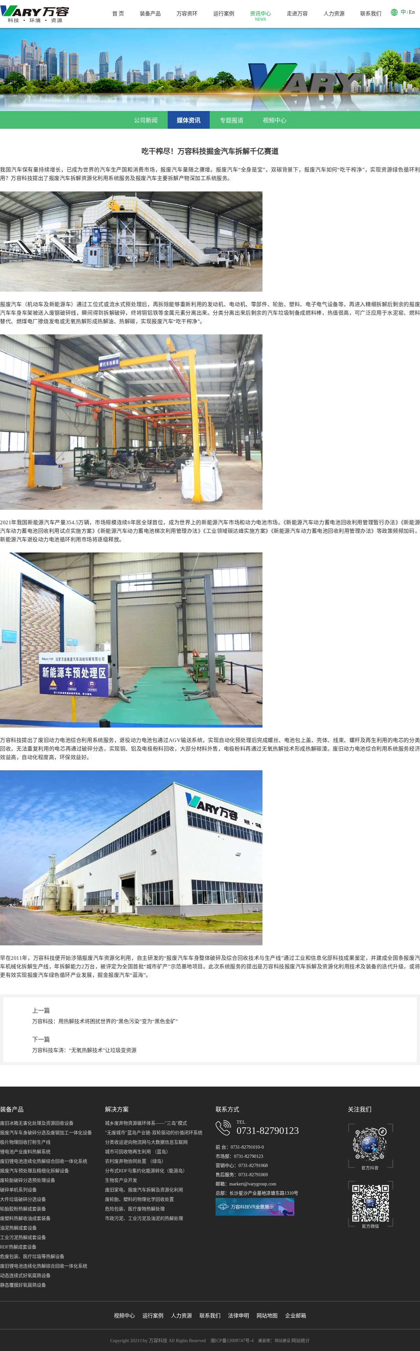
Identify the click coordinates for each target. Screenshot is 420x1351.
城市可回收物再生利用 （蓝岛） (138, 1151)
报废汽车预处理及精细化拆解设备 (34, 1170)
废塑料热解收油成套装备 (25, 1218)
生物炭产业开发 (121, 1180)
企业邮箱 (295, 1315)
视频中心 (274, 120)
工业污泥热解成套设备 (23, 1237)
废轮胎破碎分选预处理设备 (27, 1180)
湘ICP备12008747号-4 (232, 1340)
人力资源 (334, 13)
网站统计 (300, 1340)
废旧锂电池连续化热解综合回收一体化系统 (43, 1161)
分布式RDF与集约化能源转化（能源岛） (146, 1170)
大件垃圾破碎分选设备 (23, 1199)
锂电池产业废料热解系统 (25, 1151)
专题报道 (231, 120)
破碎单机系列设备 (18, 1189)
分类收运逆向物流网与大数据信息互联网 (146, 1142)
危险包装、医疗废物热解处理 (135, 1208)
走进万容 (297, 13)
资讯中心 (260, 16)
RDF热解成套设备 (18, 1247)
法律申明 (238, 1315)
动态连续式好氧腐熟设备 (25, 1275)
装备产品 (150, 13)
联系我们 (370, 13)
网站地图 (267, 1315)
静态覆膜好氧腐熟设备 (23, 1285)
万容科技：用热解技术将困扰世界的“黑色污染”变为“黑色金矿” (105, 1021)
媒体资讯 (188, 120)
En (412, 12)
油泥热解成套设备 (18, 1228)
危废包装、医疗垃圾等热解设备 (32, 1256)
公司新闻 (146, 120)
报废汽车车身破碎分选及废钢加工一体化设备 (46, 1132)
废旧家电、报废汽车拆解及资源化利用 (144, 1189)
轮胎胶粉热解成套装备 (23, 1208)
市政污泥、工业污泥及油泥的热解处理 (144, 1218)
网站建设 (283, 1341)
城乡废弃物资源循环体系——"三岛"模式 (146, 1123)
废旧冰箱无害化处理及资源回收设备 (37, 1123)
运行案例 (223, 13)
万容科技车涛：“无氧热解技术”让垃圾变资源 (84, 1050)
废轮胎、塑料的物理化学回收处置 (139, 1199)
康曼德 (264, 1341)
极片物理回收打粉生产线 (25, 1142)
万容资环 (187, 13)
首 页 (118, 13)
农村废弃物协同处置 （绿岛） (135, 1161)
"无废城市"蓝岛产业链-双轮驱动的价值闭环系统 (153, 1132)
